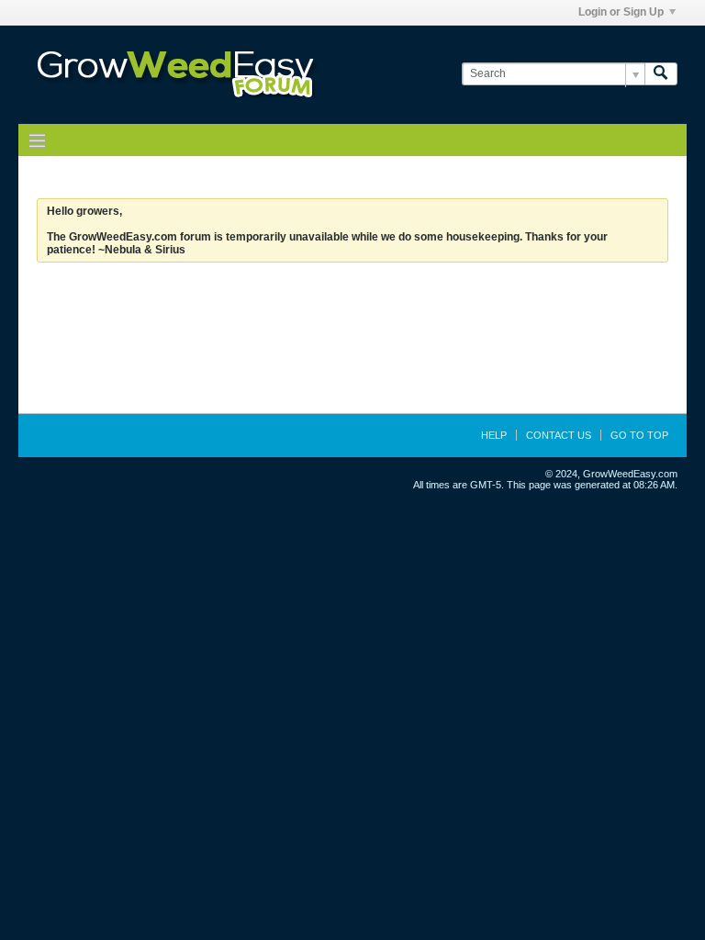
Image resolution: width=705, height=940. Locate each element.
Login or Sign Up (621, 12)
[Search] (660, 73)
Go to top (639, 435)
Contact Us (558, 435)
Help (494, 435)
